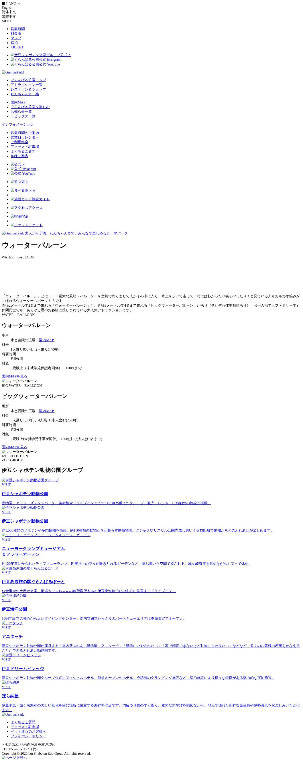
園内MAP (46, 340)
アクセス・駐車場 (25, 727)
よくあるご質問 (23, 722)
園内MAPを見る (14, 376)
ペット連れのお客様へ (28, 731)
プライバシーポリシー (28, 736)
